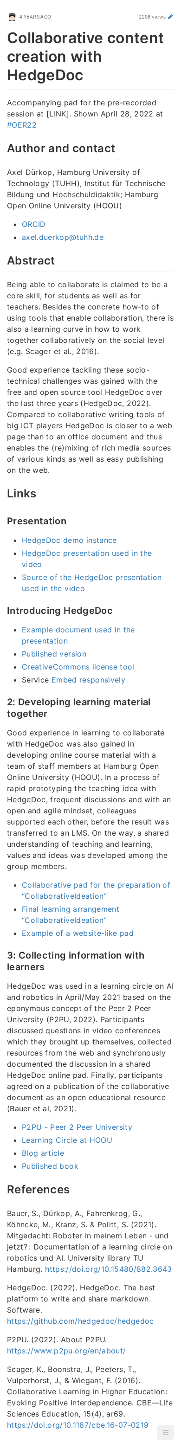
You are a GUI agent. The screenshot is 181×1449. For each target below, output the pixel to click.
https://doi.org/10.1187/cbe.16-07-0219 (78, 1425)
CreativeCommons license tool (78, 666)
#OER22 (22, 124)
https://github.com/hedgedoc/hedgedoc (80, 1321)
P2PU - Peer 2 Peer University (77, 1127)
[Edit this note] (170, 16)
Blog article (43, 1153)
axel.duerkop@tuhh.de (62, 237)
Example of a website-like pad (78, 933)
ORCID (34, 224)
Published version (54, 653)
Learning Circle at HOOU (67, 1140)
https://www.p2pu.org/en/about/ (66, 1350)
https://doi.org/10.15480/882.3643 (108, 1269)
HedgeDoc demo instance (69, 540)
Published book (50, 1166)
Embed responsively (88, 679)
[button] (165, 1432)
